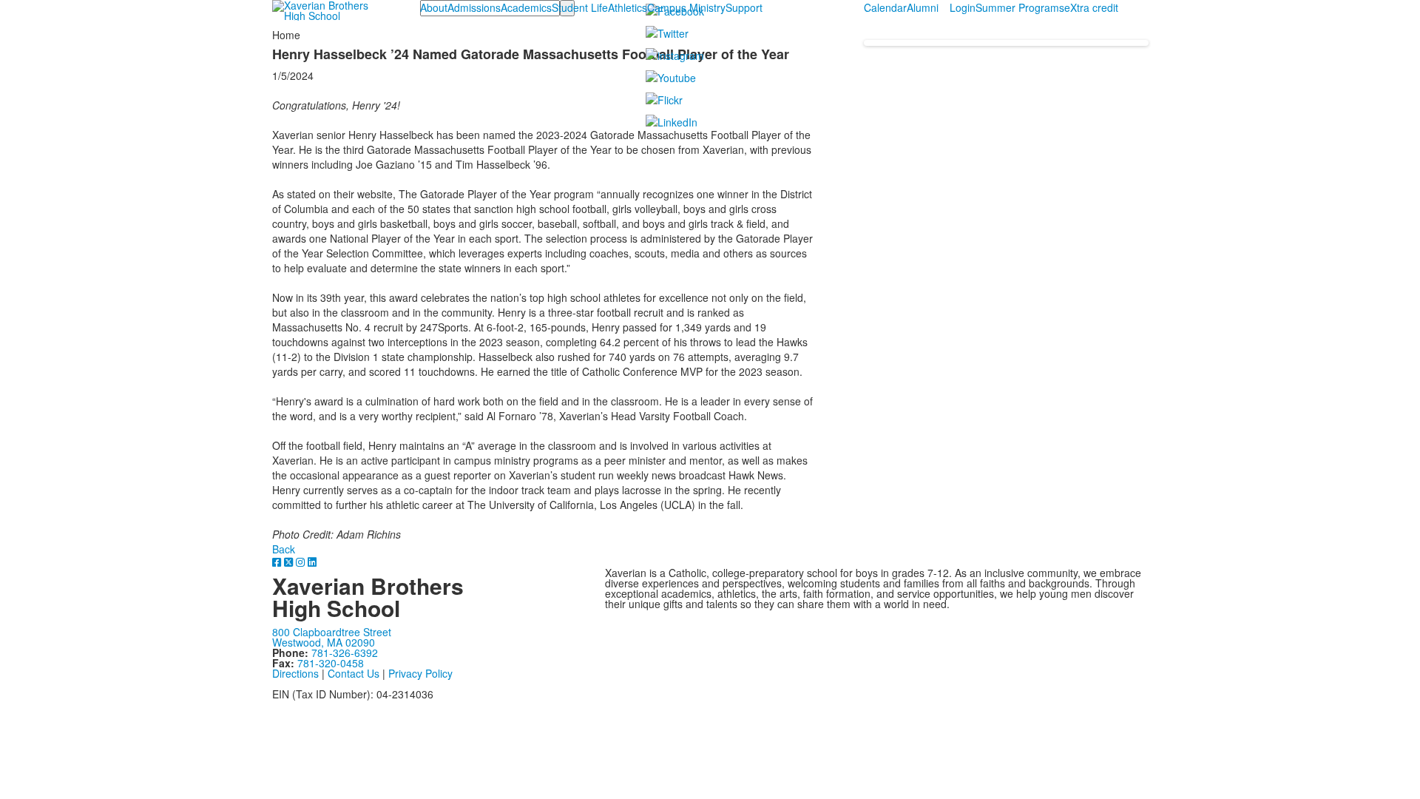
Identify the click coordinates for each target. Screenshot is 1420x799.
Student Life (580, 7)
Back (283, 549)
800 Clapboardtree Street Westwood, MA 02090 (331, 637)
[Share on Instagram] (302, 561)
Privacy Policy (420, 673)
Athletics (627, 7)
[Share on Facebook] (278, 561)
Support (744, 7)
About (433, 7)
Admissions (474, 7)
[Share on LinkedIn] (312, 561)
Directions (295, 673)
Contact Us (353, 673)
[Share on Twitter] (290, 561)
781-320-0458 (330, 662)
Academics (526, 7)
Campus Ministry (686, 7)
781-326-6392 (344, 652)
